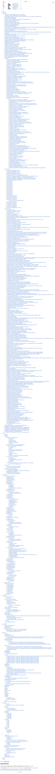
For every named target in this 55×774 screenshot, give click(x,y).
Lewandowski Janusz (11, 520)
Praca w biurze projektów (12, 75)
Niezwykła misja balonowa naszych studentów (14, 48)
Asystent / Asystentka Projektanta (16, 165)
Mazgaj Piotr (9, 512)
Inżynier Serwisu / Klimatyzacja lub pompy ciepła (19, 147)
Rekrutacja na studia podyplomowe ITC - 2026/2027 (15, 14)
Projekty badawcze (13, 502)
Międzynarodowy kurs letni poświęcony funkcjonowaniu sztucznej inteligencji (19, 39)
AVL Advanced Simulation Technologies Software (16, 740)
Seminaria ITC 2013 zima (12, 197)
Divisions (6, 436)
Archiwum (9, 98)
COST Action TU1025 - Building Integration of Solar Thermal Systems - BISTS (22, 324)
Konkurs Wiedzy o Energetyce (13, 345)
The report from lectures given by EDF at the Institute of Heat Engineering (21, 341)
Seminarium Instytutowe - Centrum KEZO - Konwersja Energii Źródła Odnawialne (22, 283)
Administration (7, 582)
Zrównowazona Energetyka (12, 611)
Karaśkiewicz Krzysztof (11, 511)
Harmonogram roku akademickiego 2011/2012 (16, 408)
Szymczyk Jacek (10, 568)
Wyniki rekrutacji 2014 (11, 368)
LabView (9, 744)
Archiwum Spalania (11, 708)
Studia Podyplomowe (9, 57)
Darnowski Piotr (10, 491)
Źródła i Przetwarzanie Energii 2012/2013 (17, 551)
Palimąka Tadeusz (10, 541)
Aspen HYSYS (10, 738)
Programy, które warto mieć (10, 750)
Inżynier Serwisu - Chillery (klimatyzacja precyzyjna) (19, 119)
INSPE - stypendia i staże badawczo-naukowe (16, 374)
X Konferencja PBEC (11, 409)
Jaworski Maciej (10, 508)
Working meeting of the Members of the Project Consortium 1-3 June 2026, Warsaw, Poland (24, 637)
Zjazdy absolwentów (11, 621)
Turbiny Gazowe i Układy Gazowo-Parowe (15, 619)
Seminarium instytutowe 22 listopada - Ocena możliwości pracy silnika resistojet (22, 176)
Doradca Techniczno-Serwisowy (16, 108)
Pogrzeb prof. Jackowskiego (12, 401)
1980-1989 (9, 716)
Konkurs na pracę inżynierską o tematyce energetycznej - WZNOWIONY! (21, 253)
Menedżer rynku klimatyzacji (15, 117)
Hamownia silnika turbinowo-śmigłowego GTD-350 (17, 335)
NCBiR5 (6, 696)
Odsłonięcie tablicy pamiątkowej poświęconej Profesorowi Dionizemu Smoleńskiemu (23, 276)
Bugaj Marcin (9, 482)
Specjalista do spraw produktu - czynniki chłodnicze (19, 113)
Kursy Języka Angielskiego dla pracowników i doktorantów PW (19, 418)
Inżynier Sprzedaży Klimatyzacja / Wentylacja (18, 120)
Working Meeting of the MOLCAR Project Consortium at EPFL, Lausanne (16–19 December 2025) (25, 636)
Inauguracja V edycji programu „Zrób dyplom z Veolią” (17, 278)
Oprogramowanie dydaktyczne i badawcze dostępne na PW (16, 741)
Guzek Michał (9, 507)
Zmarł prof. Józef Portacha (12, 214)
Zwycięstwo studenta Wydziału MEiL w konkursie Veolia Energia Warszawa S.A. (22, 234)
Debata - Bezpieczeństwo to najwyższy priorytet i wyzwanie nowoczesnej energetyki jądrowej (25, 352)
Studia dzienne (8, 608)
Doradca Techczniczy (11, 83)
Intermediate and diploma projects (16, 459)
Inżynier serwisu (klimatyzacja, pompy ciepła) (18, 149)
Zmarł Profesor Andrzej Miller (10, 26)
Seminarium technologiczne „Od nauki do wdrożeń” (17, 303)
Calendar (4, 12)
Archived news (8, 208)
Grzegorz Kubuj (10, 212)
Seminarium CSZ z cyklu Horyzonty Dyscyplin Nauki (17, 175)
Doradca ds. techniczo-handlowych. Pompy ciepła (19, 131)
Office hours (12, 451)
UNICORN (7, 685)
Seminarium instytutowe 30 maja (13, 211)
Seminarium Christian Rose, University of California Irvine (16, 425)
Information (9, 601)
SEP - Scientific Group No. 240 (15, 450)
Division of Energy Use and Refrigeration (15, 445)
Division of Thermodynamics (12, 456)
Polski (4, 1)
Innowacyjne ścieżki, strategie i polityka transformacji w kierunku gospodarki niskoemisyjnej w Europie (26, 233)
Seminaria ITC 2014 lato (11, 196)
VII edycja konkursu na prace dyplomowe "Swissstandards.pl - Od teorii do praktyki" (23, 264)
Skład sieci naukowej (11, 698)
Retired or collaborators (9, 583)
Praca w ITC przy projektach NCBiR (14, 62)
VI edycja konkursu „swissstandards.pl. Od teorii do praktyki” (18, 281)
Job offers (7, 58)
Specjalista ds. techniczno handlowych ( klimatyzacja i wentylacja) (19, 92)
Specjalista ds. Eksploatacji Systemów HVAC (18, 136)
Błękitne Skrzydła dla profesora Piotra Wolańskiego (14, 54)
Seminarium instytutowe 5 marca (13, 171)
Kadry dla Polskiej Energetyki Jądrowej (14, 404)
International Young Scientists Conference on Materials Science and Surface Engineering (22, 23)
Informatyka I (12, 562)
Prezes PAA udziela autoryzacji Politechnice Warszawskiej (18, 292)
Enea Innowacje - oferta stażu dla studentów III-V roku (17, 217)
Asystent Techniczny (13, 155)
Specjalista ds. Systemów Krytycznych (17, 133)
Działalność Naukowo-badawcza (16, 535)
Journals (6, 707)
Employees (12, 460)
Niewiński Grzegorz (11, 537)
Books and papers (13, 441)
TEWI (6, 700)
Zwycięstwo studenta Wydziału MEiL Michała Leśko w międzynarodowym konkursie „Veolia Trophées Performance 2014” (30, 357)
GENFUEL (7, 686)
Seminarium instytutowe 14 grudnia (14, 225)
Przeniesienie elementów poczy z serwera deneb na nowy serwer (19, 389)
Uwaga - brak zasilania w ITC (12, 380)
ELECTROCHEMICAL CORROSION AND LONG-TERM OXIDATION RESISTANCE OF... (27, 642)
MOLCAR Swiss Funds (9, 635)
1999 (8, 722)
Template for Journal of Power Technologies (15, 705)
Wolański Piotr (10, 593)
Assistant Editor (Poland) (12, 70)
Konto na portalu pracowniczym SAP (14, 254)
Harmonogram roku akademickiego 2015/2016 (16, 334)
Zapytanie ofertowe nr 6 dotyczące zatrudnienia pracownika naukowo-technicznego (23, 660)
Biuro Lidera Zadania (11, 699)
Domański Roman (10, 585)
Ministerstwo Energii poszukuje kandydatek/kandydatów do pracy (19, 81)
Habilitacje (7, 711)
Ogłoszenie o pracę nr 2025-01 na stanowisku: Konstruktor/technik (17, 19)
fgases (11, 454)
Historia (11, 443)
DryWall (6, 688)
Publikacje (12, 521)
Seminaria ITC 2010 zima (12, 204)
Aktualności (12, 581)
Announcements (13, 446)
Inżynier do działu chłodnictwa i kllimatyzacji (18, 129)
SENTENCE (7, 651)
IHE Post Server (15, 3)
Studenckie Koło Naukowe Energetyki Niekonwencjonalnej (18, 470)
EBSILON (9, 737)
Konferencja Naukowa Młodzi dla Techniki (15, 311)
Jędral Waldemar (10, 586)
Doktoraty (7, 712)
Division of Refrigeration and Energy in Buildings (19, 455)
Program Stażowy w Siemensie (13, 310)
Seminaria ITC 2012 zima (12, 199)
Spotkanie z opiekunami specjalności (14, 298)
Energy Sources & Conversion (15, 549)
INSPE (8, 366)
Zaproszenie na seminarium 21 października (15, 360)
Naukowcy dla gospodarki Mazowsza (17, 200)
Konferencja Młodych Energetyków (13, 388)
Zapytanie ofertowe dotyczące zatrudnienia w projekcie (17, 678)
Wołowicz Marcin (10, 579)
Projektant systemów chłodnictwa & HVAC (18, 162)
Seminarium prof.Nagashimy (12, 405)
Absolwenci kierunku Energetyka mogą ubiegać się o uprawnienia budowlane (22, 293)
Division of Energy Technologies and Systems (16, 444)
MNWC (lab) (12, 544)
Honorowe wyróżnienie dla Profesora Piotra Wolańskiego (18, 351)
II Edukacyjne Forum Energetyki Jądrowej (15, 306)
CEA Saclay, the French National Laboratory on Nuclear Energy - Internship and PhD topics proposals (26, 262)
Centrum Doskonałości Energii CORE (12, 22)
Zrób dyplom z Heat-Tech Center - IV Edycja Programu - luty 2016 (19, 329)
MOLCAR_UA (7, 645)
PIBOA (8, 309)
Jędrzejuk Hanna (10, 509)
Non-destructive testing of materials (14, 631)
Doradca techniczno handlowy (13, 90)
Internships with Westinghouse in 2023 (14, 215)
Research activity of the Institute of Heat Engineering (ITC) (16, 629)
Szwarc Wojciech (10, 592)
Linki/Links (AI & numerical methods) (16, 545)
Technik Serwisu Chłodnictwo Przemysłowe (18, 142)
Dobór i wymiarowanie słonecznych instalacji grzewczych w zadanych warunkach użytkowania (25, 382)
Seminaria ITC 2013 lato (11, 198)
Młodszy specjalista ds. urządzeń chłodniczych (18, 112)
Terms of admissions (11, 602)
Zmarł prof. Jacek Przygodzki (10, 18)
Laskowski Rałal (10, 519)
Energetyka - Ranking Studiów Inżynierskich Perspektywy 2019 (17, 430)
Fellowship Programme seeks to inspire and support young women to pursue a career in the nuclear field (27, 232)
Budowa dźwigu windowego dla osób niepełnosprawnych (18, 396)
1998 (8, 721)
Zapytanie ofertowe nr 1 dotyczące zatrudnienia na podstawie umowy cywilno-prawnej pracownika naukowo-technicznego (30, 656)
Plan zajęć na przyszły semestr (13, 421)
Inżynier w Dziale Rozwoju (15, 163)
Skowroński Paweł (10, 564)
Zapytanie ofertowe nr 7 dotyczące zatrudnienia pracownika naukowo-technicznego (23, 661)
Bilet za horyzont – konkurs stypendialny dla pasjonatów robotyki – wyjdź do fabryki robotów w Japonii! (26, 266)
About (4, 433)
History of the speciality (11, 603)
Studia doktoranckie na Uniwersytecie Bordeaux (16, 271)
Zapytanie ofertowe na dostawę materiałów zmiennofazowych (19, 681)
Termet (6, 692)
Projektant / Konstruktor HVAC (15, 124)
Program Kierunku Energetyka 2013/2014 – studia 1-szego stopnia (19, 383)
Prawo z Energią (10, 314)
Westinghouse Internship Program (11, 50)
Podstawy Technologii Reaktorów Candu (15, 394)
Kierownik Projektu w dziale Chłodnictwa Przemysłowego (18, 97)
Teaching (11, 461)
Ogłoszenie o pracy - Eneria (12, 88)
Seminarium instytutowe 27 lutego (13, 172)
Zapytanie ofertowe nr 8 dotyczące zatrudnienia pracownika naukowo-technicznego (23, 662)
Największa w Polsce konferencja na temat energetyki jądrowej (19, 364)
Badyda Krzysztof (10, 477)
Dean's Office (15, 7)
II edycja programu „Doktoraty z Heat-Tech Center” (16, 336)
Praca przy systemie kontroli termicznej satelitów (16, 69)
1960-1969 (9, 714)
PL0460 (6, 694)
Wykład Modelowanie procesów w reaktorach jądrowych (18, 386)
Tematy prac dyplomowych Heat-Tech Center (15, 377)
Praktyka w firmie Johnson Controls (14, 270)
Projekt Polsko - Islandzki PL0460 (13, 416)
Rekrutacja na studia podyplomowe (11, 36)
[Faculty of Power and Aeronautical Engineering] (3, 9)
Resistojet (11, 530)
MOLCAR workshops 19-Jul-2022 (11, 45)
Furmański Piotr (10, 495)
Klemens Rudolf (10, 587)
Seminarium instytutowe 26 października (15, 231)
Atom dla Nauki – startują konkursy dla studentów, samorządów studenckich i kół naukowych (24, 348)
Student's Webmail (15, 6)
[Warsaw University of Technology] (9, 8)
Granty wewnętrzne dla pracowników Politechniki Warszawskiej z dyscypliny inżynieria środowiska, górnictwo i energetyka (30, 257)
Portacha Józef (10, 590)
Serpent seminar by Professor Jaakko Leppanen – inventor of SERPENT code (22, 268)
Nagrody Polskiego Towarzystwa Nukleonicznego (16, 323)
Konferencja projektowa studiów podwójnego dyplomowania (18, 683)
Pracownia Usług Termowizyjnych (13, 467)
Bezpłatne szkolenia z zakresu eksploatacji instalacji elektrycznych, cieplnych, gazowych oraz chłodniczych (27, 290)
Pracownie (7, 465)
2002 (8, 725)
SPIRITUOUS (7, 650)
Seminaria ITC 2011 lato (11, 203)
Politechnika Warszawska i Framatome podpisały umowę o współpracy (20, 269)
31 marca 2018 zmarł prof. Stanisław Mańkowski (16, 286)
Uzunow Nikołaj (10, 572)
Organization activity (13, 501)
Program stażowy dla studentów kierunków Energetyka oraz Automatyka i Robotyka (23, 289)
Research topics (13, 440)
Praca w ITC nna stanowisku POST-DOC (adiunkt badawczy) (18, 224)
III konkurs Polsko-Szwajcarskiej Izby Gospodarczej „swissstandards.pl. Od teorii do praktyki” (24, 343)
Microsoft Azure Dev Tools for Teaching (12, 745)
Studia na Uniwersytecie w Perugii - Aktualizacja (16, 330)
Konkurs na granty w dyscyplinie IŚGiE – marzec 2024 (15, 28)
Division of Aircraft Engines (12, 437)
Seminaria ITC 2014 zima (12, 195)
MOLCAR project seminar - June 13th (14, 174)
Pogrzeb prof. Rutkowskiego (12, 400)
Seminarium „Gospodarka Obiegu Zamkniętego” (16, 243)
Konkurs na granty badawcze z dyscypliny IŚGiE (16, 222)
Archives (4, 702)
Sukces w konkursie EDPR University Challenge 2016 (17, 320)
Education (11, 447)
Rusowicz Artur (10, 560)
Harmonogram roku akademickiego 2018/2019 (16, 277)
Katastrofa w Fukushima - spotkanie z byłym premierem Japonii (19, 373)
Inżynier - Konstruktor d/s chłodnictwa (17, 156)
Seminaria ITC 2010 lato (11, 205)
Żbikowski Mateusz (11, 580)
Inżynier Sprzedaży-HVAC (14, 130)
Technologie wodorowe (11, 618)
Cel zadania (9, 697)
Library (6, 434)
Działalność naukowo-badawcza (16, 523)
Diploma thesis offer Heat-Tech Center (14, 390)
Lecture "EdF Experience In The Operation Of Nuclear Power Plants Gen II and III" (22, 302)
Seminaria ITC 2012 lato (11, 201)
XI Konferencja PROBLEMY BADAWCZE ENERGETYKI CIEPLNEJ (20, 384)
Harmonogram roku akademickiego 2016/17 (15, 319)
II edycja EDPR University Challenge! (14, 312)
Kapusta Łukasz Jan (11, 510)
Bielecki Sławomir (10, 479)
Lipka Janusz (9, 524)
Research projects (8, 626)
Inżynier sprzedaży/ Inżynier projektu (16, 109)
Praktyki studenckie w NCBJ (12, 272)
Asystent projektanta (13, 135)
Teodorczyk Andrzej (11, 571)
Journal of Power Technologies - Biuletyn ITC (15, 710)
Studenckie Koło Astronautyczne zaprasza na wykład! (17, 417)
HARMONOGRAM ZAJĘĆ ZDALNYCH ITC (15, 256)
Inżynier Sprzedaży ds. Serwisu (13, 96)
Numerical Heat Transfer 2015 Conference (15, 344)
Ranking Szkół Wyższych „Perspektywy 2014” (13, 426)
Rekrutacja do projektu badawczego (14, 89)
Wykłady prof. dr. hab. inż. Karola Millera (14, 415)
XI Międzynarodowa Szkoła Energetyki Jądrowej (14, 37)
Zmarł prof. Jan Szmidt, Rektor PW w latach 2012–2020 (15, 15)
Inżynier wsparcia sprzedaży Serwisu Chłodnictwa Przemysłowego (22, 100)
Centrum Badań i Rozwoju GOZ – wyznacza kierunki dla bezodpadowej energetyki (20, 29)
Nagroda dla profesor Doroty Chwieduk (12, 43)
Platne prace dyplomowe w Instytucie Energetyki (16, 84)
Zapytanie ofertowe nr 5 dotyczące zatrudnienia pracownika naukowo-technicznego (23, 659)
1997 (8, 720)
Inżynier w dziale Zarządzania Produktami (17, 110)
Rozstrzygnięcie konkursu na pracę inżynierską (16, 284)
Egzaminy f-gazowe (13, 453)
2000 (8, 723)
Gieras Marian (10, 497)
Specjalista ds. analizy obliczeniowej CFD (18, 145)
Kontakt (8, 597)
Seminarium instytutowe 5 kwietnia (13, 220)
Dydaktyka (12, 486)
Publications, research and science (16, 449)
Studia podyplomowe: (11, 422)
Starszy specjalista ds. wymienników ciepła (18, 121)
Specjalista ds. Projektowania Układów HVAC (18, 137)
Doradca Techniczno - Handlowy (16, 105)
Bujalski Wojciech (10, 483)
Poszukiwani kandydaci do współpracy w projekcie (17, 362)
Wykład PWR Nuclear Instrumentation (14, 395)
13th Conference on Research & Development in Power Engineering (20, 296)
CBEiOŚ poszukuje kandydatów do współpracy (16, 378)
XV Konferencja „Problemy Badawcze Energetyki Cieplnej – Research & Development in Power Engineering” (28, 227)
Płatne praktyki (10, 94)
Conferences (9, 424)
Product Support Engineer (12, 87)
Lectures (11, 439)
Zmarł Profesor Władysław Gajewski (12, 25)
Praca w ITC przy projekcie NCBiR (13, 226)
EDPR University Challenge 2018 (13, 288)
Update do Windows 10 (11, 752)
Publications (12, 503)
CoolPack (9, 751)
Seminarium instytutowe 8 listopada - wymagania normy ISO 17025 (20, 177)
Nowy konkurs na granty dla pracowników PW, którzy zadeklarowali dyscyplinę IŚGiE (23, 235)
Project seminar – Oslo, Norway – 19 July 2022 (16, 671)
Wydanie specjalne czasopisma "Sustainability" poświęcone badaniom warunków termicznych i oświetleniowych (28, 216)
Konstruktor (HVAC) (13, 127)
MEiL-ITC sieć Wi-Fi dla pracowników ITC (15, 358)
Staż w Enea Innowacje (11, 273)
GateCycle (9, 739)
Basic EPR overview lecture (12, 230)
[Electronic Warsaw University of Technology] (21, 8)
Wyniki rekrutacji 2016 (11, 325)
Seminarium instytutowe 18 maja (13, 238)
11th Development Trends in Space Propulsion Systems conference (20, 263)
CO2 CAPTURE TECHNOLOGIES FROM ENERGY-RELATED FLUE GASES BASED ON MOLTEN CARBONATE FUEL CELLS (29, 27)
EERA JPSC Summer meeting (10, 701)
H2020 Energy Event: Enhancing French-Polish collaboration (18, 275)
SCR (6, 687)
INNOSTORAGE (8, 680)
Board (6, 435)
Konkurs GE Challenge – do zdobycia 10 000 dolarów (17, 291)
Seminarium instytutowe (11, 244)
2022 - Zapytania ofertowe (12, 653)
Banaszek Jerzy (10, 478)
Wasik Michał (9, 573)
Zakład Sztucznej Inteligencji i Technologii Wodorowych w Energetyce (20, 462)
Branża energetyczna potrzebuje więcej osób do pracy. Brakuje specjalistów (24, 164)
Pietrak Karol (9, 542)
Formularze (7, 727)
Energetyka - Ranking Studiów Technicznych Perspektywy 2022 (17, 432)
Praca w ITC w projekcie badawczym (14, 64)
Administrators (7, 755)
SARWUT (7, 695)
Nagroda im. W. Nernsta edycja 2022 (12, 44)
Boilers (11, 515)
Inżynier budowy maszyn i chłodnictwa (17, 150)
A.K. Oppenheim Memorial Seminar (14, 423)
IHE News (4, 13)
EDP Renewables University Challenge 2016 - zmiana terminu (19, 328)
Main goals (9, 730)
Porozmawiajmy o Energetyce (10, 17)
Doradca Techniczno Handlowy (15, 118)
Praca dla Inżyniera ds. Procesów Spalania (18, 107)
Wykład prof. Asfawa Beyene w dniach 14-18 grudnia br (17, 419)
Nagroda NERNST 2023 (9, 42)
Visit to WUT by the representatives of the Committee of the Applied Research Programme (24, 672)
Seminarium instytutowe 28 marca (13, 213)
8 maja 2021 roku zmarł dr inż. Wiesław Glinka (16, 236)
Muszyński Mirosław (11, 536)
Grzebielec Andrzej (10, 498)
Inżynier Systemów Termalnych (15, 114)
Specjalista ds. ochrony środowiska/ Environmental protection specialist (23, 104)
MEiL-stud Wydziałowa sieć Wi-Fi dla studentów (16, 369)
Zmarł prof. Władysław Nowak (10, 21)
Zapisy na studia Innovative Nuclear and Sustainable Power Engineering (21, 375)
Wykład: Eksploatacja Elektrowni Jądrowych (15, 399)
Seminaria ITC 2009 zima (12, 206)
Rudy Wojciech (10, 559)
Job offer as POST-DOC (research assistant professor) (17, 59)
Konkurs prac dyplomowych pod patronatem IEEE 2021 (17, 237)
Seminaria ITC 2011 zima (12, 202)
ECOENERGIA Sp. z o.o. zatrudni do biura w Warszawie (20, 101)
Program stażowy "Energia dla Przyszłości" (15, 304)
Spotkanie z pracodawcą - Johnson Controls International (18, 387)
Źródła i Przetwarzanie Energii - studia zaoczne (19, 550)
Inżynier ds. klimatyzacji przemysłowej (17, 116)
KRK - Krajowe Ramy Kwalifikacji (11, 607)
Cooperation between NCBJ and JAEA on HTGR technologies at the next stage (22, 265)
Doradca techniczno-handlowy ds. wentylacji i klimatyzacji (21, 132)
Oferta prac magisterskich (10, 30)
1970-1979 (9, 715)
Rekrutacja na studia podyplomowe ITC (12, 24)
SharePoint (7, 753)
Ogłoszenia (12, 485)
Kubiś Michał (9, 516)
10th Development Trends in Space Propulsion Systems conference (20, 301)
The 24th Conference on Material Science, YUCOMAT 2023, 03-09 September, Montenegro (24, 646)
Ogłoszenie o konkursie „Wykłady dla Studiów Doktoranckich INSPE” (20, 371)
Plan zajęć (12, 505)
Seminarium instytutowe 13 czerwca (14, 210)
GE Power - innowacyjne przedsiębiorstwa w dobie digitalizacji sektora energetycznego (23, 315)
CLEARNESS (7, 634)
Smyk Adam (9, 591)
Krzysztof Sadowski (11, 209)
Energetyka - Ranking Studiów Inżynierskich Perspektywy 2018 (17, 429)
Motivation (9, 729)
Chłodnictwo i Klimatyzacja (12, 609)
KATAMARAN (7, 682)
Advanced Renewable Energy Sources (17, 557)
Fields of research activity (10, 625)
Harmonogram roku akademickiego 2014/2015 (16, 363)
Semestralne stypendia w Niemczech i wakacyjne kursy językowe (19, 397)
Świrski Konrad (10, 569)
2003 (8, 726)
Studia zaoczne (8, 612)
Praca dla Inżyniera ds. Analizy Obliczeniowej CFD (19, 106)
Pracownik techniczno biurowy (15, 140)
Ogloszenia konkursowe (11, 63)
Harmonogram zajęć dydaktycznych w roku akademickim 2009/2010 (20, 420)
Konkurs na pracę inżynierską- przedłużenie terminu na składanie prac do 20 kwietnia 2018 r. (24, 285)
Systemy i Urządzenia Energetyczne (14, 610)
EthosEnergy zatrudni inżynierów (13, 71)
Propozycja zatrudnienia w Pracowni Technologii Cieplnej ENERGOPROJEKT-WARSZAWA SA (28, 167)
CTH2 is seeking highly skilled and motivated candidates (15, 47)
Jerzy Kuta (31, 766)
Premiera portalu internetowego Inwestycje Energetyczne (18, 326)
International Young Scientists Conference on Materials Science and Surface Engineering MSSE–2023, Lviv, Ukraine (29, 647)
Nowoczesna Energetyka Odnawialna (14, 617)
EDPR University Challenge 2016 (13, 333)
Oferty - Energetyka (13, 158)
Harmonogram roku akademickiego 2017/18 (15, 287)
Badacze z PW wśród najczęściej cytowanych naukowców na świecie (18, 49)
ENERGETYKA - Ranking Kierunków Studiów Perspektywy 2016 (17, 427)
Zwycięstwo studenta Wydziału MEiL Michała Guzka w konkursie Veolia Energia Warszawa (24, 299)
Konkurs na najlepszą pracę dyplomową (14, 349)
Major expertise (12, 500)
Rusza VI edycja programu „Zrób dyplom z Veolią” (16, 274)
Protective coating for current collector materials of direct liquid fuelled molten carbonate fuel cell (28, 643)
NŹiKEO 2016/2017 (13, 556)
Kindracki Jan (9, 513)
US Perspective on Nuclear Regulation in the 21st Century (18, 361)
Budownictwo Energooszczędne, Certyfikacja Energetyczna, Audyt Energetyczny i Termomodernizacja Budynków (28, 615)
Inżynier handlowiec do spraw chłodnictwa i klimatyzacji (17, 93)
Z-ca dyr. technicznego (14, 115)
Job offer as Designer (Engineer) (13, 60)
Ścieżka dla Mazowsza (9, 684)
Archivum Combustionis (11, 709)
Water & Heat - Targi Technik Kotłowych (14, 391)
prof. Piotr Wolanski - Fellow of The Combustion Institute (15, 52)
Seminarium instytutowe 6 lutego (13, 173)
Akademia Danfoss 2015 (12, 350)
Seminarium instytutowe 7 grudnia (13, 228)
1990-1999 (9, 717)
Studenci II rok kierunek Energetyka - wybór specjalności (18, 340)
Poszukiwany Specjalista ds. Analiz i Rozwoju (18, 166)
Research (11, 457)
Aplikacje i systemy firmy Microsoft (13, 742)
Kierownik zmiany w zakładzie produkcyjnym (15, 74)
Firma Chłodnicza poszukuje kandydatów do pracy (16, 85)
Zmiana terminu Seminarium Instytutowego (15, 300)
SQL (6, 623)
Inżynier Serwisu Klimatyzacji (12, 95)
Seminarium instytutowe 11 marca (13, 170)
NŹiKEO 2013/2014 (13, 552)
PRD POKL (7, 693)
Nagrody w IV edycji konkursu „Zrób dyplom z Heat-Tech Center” (19, 321)
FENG (6, 633)
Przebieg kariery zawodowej (15, 522)
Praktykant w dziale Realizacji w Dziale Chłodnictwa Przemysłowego (20, 82)
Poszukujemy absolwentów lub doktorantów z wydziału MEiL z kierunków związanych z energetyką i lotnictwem (28, 72)
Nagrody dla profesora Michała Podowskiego (13, 51)
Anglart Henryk (10, 584)
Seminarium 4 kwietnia (11, 307)
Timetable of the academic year (13, 402)
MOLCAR (7, 665)
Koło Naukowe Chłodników (12, 471)
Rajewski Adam (10, 547)
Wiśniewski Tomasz (11, 577)
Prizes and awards (13, 504)
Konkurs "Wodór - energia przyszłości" (12, 20)
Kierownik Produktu (13, 134)
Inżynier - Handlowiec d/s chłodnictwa (17, 152)
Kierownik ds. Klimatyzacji (14, 128)
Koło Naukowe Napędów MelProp (13, 473)
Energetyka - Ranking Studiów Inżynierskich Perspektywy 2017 (17, 428)
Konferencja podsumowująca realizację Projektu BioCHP (18, 261)
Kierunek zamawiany (9, 596)
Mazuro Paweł (10, 528)
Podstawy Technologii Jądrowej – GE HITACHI (16, 406)
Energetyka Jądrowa (11, 616)
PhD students (7, 594)
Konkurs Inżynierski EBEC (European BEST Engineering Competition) (20, 239)
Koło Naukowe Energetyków (12, 469)
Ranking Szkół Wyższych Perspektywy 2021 (13, 431)
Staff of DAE (12, 438)
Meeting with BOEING (11, 218)
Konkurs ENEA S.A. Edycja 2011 (13, 411)
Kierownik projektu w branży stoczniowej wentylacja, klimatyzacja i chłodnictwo (25, 151)
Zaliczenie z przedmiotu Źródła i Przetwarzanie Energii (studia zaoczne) (23, 554)
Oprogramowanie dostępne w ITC (11, 736)
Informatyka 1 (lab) (13, 543)
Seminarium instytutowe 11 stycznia (14, 223)
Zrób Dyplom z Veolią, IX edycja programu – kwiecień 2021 (18, 240)
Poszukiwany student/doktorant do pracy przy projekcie (17, 250)
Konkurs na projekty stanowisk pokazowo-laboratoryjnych (18, 410)
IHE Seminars (7, 169)
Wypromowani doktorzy (14, 442)
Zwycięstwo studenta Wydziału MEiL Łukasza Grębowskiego (18, 282)
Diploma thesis (12, 506)
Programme (9, 604)
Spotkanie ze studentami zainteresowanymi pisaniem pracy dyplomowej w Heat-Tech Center (24, 376)
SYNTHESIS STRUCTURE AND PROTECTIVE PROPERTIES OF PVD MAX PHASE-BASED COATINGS (30, 644)
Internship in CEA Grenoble (12, 80)
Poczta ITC (7, 735)
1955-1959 (9, 713)
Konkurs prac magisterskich (12, 398)
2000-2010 (9, 718)
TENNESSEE (7, 690)
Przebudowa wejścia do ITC (12, 407)
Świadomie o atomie (11, 359)
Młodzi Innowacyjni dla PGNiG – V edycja (15, 267)
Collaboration (9, 606)
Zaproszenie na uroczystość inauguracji (14, 322)
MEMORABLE (7, 652)
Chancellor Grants (8, 628)
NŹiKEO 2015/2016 (13, 555)
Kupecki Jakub (10, 588)
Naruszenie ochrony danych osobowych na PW (16, 255)
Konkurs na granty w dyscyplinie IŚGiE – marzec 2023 (15, 38)
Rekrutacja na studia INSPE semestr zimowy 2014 (16, 365)
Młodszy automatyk (11, 67)
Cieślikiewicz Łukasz (11, 490)
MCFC (6, 689)
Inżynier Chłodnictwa (14, 111)
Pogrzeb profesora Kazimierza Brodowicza (15, 413)
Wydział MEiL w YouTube (10, 756)
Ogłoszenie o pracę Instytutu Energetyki (14, 77)
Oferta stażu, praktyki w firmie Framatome (15, 68)
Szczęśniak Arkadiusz (11, 566)
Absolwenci (7, 620)
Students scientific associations (11, 468)
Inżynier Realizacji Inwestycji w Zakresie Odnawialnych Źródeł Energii (23, 148)
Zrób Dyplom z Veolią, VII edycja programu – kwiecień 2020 (18, 260)
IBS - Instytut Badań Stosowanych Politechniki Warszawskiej (16, 56)
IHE (3, 11)
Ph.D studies (7, 613)
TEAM (6, 728)
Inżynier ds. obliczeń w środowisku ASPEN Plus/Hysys (20, 146)
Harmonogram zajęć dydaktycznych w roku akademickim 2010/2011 (20, 412)
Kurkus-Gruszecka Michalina (12, 517)
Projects (4, 632)
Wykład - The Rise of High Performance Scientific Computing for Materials (21, 332)
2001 (8, 724)
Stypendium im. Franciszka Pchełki (11, 46)
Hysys (6, 754)
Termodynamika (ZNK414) (15, 546)
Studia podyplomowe (9, 614)
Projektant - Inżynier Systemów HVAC (17, 126)
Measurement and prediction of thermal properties (16, 630)
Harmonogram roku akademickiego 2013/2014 (16, 379)
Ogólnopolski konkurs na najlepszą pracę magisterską (15, 40)
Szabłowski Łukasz (11, 565)
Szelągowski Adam (11, 567)
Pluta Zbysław (10, 589)
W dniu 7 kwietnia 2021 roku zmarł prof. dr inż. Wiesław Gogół (16, 55)
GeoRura (6, 654)
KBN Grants (7, 627)
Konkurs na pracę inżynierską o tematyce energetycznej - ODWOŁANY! (20, 258)
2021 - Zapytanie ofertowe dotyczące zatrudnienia (16, 674)
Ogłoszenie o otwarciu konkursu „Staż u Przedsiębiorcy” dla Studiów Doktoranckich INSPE (24, 370)
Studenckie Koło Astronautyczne (13, 472)
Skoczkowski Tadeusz (11, 563)
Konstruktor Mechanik (11, 86)
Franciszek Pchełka (11, 252)
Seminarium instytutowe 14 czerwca (14, 207)
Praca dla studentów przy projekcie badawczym (19, 99)
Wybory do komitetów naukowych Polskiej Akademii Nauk (16, 31)
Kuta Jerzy (9, 518)
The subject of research (14, 499)
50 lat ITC (7, 706)
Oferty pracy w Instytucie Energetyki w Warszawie (16, 76)
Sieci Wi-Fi (7, 747)
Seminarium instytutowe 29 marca (13, 221)
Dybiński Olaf (9, 494)
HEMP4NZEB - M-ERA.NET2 (10, 679)
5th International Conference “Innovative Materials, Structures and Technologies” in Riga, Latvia (25, 219)
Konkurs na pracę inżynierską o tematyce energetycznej (17, 308)
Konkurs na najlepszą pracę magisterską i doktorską (17, 331)
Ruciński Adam (10, 558)
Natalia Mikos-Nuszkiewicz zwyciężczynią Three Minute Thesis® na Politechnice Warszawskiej (23, 16)
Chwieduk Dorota (10, 489)
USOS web (14, 9)
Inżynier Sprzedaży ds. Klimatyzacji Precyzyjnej (16, 91)
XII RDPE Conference (11, 346)
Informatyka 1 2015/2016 (14, 492)
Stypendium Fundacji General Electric (14, 403)
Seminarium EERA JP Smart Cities (14, 372)
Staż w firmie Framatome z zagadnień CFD (15, 248)
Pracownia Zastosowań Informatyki (14, 466)
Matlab (8, 743)
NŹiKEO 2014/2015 (13, 553)
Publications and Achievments (15, 493)
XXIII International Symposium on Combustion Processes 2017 (19, 297)
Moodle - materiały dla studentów (11, 746)
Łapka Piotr (9, 525)
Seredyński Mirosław (11, 561)
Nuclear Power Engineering (10, 599)
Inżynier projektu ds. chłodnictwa (16, 153)
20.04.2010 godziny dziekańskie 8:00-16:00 (15, 414)
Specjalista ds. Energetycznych (15, 138)
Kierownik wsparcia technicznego (16, 157)
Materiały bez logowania (14, 526)
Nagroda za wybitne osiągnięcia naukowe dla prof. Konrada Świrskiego (18, 53)
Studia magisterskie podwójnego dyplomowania (16, 259)
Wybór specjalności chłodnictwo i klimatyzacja (16, 385)
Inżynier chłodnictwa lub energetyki (14, 73)
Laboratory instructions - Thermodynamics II (18, 548)
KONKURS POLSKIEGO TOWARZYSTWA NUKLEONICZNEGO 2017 (20, 305)
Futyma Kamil (9, 496)
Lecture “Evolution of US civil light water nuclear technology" (18, 229)
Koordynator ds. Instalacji (14, 143)
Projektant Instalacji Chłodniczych (16, 154)
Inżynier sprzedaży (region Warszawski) (17, 141)
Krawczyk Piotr (10, 514)
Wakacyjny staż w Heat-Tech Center (14, 347)
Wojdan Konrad (10, 578)
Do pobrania (7, 703)
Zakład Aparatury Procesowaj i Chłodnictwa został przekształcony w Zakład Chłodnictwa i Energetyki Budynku (28, 381)
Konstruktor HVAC (13, 144)
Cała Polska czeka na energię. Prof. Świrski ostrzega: (17, 337)
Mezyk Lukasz (10, 529)
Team (11, 448)
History (11, 452)
